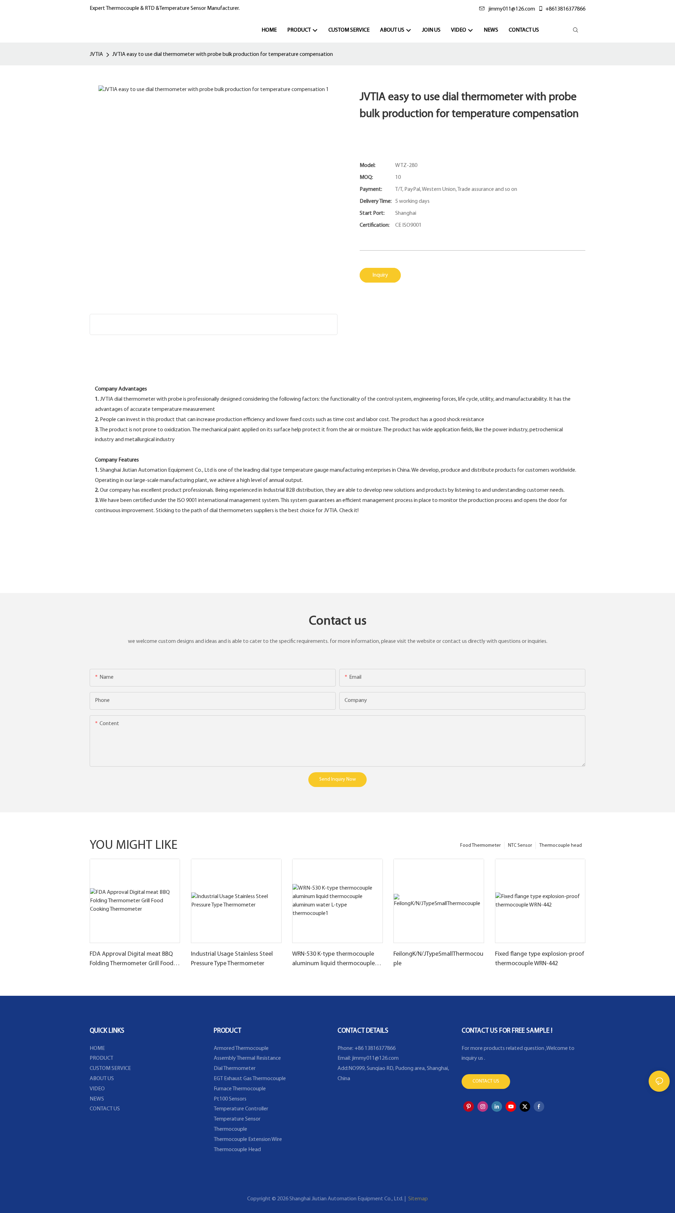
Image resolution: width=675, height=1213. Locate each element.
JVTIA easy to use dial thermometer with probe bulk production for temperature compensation (222, 54)
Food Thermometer (480, 845)
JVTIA (96, 54)
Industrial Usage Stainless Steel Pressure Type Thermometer (232, 959)
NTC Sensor (520, 845)
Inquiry (380, 275)
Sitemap (417, 1199)
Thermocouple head (560, 845)
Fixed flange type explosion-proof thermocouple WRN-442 (539, 959)
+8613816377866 (565, 9)
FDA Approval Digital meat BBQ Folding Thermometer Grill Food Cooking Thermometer (131, 960)
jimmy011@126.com (511, 9)
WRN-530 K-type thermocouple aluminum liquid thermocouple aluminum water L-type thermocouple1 (333, 960)
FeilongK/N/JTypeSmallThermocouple (438, 959)
